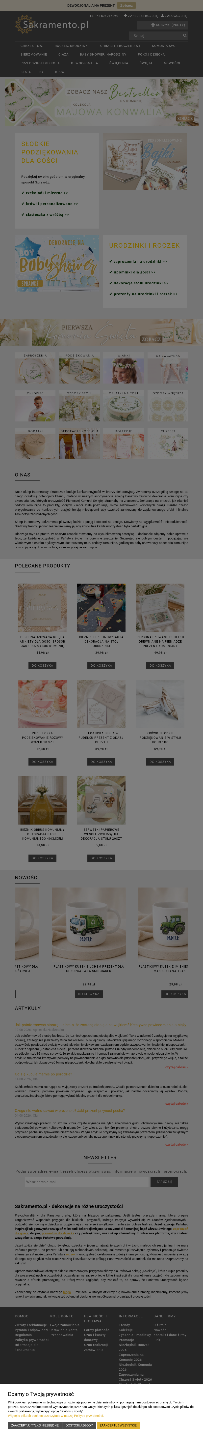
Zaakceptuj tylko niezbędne (35, 1425)
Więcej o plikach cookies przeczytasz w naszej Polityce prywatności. (56, 1416)
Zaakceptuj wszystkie (118, 1425)
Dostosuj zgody (79, 1425)
